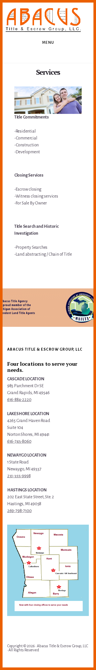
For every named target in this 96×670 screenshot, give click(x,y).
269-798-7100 (19, 511)
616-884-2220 (19, 399)
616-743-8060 (19, 441)
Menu (48, 42)
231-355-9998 (19, 476)
